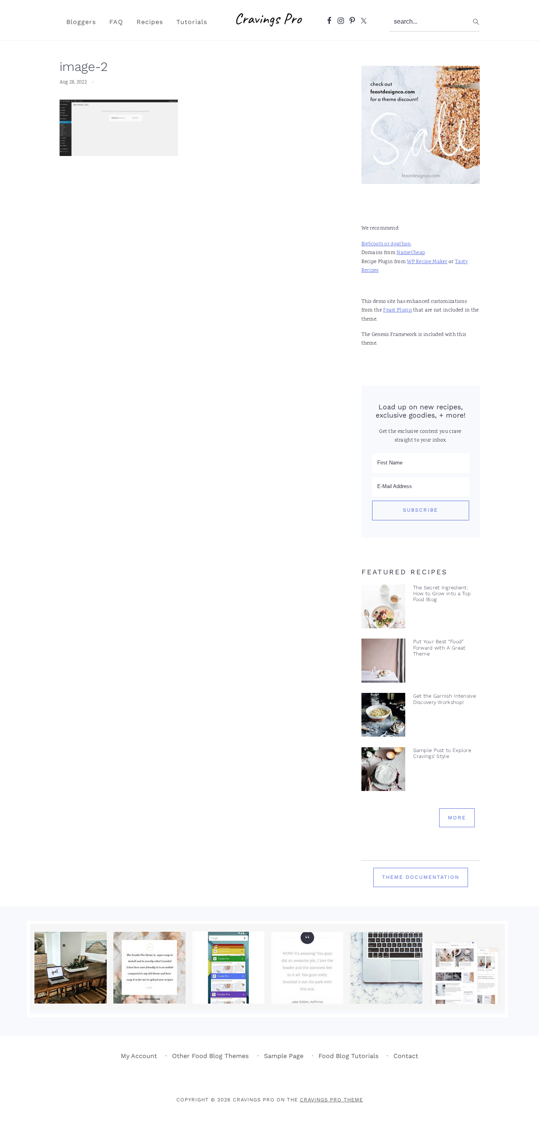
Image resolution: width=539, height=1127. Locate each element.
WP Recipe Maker (427, 262)
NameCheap (411, 253)
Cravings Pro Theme (331, 1100)
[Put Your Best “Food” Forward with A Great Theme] (383, 662)
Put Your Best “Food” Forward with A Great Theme (439, 648)
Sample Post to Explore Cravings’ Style (442, 753)
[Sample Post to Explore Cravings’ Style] (383, 771)
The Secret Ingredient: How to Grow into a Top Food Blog (442, 594)
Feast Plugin (397, 310)
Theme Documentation (420, 877)
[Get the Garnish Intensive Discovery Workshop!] (383, 717)
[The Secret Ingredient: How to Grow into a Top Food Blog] (383, 608)
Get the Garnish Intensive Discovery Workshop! (444, 699)
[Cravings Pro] (269, 29)
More (457, 818)
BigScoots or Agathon (386, 244)
